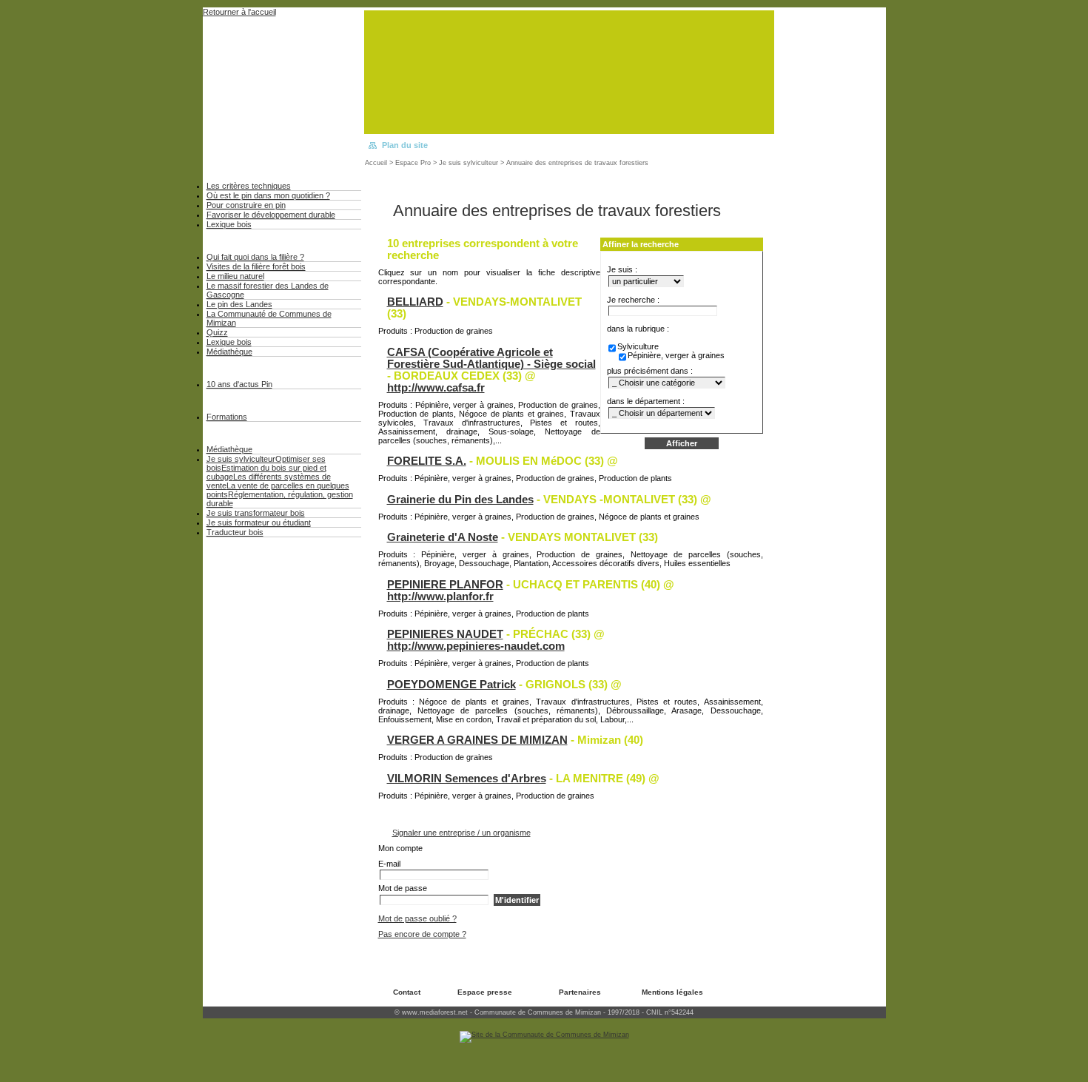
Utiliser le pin (249, 169)
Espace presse (484, 992)
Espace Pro (413, 163)
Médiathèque (229, 351)
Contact (406, 992)
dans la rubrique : (638, 328)
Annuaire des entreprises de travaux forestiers (577, 163)
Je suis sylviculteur (468, 163)
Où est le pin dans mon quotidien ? (268, 195)
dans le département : (646, 401)
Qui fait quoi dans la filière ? (255, 256)
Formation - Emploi (264, 400)
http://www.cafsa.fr (436, 388)
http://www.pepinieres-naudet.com (476, 646)
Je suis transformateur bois (255, 512)
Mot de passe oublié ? (417, 918)
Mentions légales (672, 992)
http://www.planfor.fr (440, 596)
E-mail (389, 863)
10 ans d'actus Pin (239, 384)
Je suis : (622, 269)
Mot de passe (402, 888)
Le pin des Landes (239, 304)
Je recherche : (633, 299)
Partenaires (580, 992)
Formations (226, 416)
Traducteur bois (234, 532)
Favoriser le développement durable (270, 214)
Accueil (376, 163)
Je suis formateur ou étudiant (258, 522)
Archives (233, 367)
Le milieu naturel (235, 276)
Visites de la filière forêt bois (256, 266)
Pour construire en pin (246, 205)
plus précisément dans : (650, 370)
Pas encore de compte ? (422, 934)
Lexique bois (229, 224)
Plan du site (405, 145)
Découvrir (235, 240)
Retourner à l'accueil (239, 11)
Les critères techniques (248, 185)
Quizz (217, 332)
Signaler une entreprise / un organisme (461, 832)
